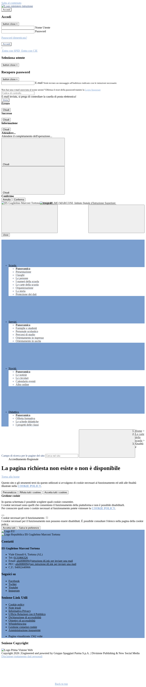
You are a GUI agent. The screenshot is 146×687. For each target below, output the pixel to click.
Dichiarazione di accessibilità (25, 617)
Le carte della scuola (139, 437)
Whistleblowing (17, 623)
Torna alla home (10, 476)
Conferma (19, 199)
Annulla (7, 199)
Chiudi (6, 110)
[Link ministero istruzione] (17, 6)
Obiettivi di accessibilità (22, 620)
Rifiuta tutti (30, 492)
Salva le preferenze (29, 528)
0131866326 (21, 557)
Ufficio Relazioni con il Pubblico (27, 614)
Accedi (6, 9)
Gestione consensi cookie (23, 627)
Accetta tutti (56, 492)
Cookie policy (16, 604)
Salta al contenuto (11, 2)
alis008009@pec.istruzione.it (45, 564)
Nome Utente (42, 27)
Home (138, 430)
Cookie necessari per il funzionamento (23, 517)
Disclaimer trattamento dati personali (21, 656)
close (5, 235)
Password (40, 31)
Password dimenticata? (14, 37)
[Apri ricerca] (116, 219)
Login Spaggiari (93, 89)
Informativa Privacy (20, 610)
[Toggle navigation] (29, 219)
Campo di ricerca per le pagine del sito (23, 455)
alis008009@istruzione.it (45, 560)
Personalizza (9, 492)
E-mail (39, 82)
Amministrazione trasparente (25, 630)
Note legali (15, 607)
